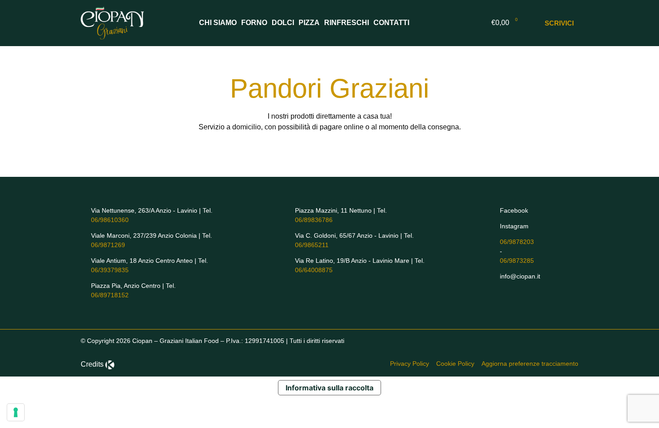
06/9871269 (108, 244)
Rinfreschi (346, 22)
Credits (92, 364)
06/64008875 (314, 270)
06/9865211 (312, 244)
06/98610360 (110, 219)
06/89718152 (110, 295)
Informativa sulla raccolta (329, 387)
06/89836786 (314, 219)
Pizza (309, 22)
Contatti (391, 22)
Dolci (283, 22)
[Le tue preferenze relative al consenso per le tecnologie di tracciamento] (15, 412)
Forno (254, 22)
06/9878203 (517, 241)
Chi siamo (218, 22)
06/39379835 (110, 270)
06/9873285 (517, 260)
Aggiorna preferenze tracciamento (529, 363)
